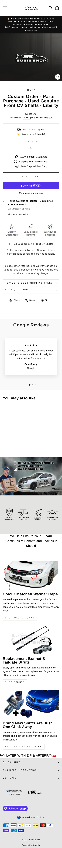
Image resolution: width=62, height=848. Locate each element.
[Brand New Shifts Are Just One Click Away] (31, 704)
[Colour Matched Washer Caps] (31, 575)
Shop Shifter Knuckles (23, 747)
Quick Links (12, 762)
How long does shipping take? (29, 283)
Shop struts (15, 682)
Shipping (27, 118)
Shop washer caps (19, 618)
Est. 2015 (10, 778)
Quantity (31, 142)
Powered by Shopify (31, 845)
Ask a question (16, 290)
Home (30, 90)
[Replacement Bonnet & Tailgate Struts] (31, 640)
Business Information (20, 770)
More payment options (31, 193)
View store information (18, 214)
